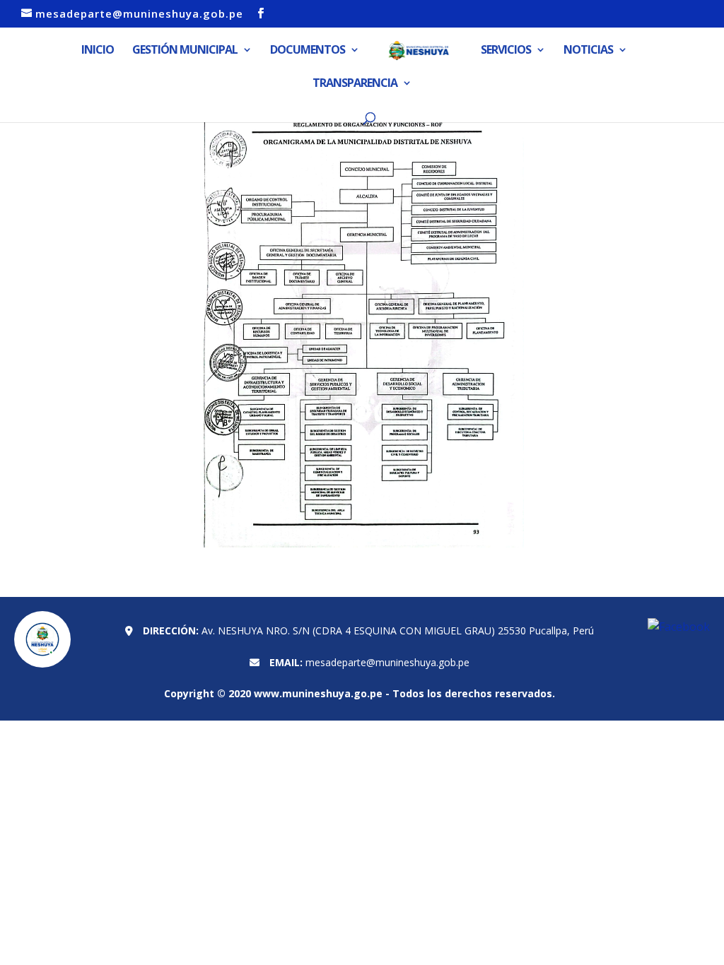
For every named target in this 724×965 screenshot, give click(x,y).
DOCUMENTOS (307, 51)
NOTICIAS (588, 51)
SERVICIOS (506, 51)
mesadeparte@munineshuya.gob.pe (387, 662)
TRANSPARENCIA (355, 84)
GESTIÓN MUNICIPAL (185, 51)
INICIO (97, 51)
